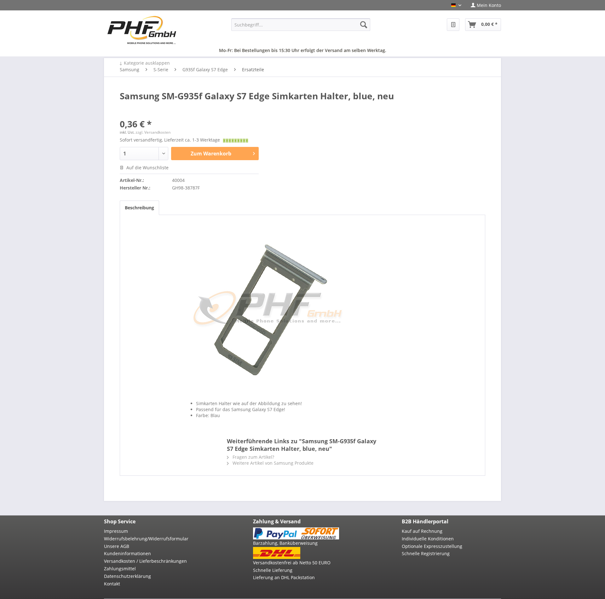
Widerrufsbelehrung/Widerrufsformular (146, 539)
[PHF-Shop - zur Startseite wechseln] (141, 30)
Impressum (116, 531)
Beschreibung (139, 208)
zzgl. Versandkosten (152, 132)
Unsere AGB (116, 546)
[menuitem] (483, 5)
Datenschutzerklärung (127, 576)
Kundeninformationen (127, 553)
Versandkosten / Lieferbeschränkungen (145, 561)
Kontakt (112, 584)
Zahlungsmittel (120, 569)
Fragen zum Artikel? (252, 457)
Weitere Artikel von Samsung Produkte (272, 463)
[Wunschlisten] (453, 24)
